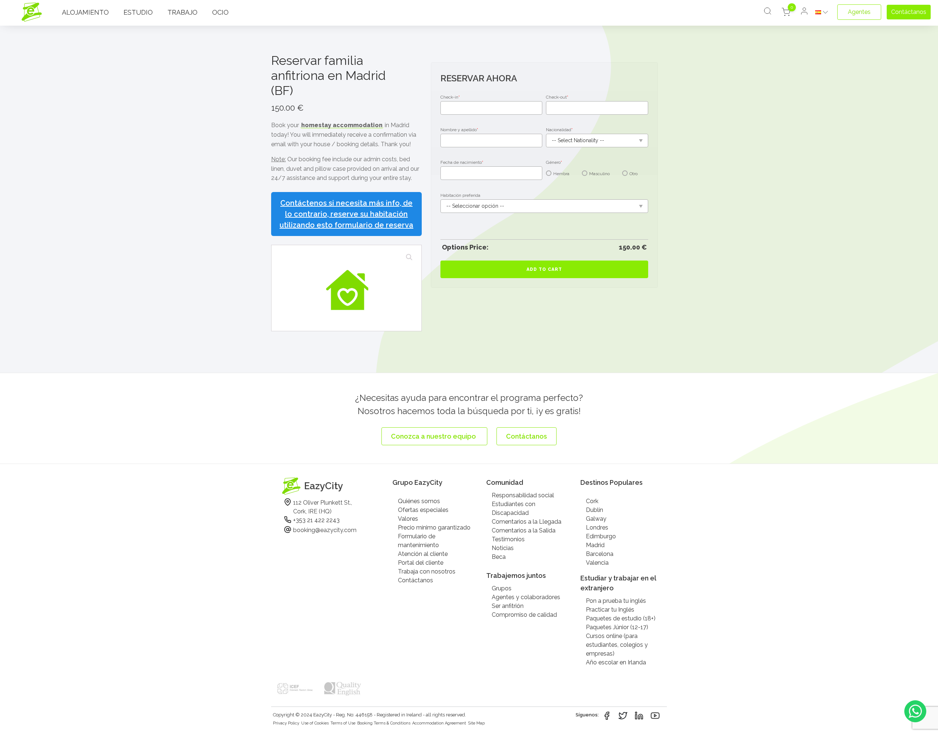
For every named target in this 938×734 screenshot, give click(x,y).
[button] (409, 257)
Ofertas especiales (423, 509)
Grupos (502, 588)
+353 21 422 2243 (316, 520)
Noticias (503, 548)
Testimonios (508, 539)
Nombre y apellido (459, 129)
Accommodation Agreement (439, 723)
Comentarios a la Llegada (526, 521)
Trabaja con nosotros (426, 571)
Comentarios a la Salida (523, 530)
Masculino (599, 173)
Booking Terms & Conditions (383, 723)
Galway (596, 518)
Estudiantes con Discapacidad (513, 508)
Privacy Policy (286, 723)
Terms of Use (342, 723)
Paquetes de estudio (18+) (621, 618)
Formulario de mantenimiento (418, 541)
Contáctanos (415, 580)
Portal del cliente (420, 562)
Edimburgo (601, 536)
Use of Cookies (315, 723)
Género (554, 162)
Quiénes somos (419, 501)
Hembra (561, 173)
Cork (592, 501)
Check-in (450, 97)
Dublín (594, 509)
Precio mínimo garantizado (434, 527)
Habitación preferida (460, 195)
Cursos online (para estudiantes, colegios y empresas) (617, 644)
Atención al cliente (423, 553)
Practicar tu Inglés (610, 609)
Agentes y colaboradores (526, 597)
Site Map (476, 723)
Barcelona (599, 553)
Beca (499, 556)
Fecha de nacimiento (461, 162)
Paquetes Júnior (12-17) (617, 627)
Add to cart (544, 269)
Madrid (595, 545)
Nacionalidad (559, 129)
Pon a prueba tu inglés (616, 600)
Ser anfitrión (508, 605)
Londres (597, 527)
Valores (408, 518)
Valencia (597, 562)
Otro (633, 173)
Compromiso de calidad (524, 614)
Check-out (557, 97)
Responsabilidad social (523, 495)
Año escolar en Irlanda (616, 662)
